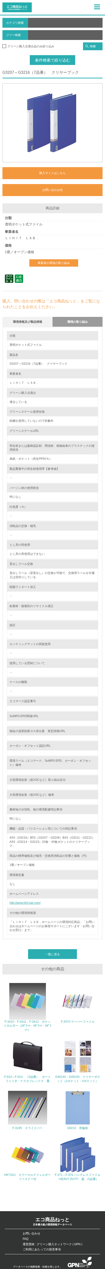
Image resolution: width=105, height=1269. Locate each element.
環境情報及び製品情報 (27, 321)
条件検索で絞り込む (52, 60)
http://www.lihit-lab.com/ (25, 903)
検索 (93, 46)
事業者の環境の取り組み (54, 263)
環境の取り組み (77, 321)
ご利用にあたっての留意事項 (42, 1249)
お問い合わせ (31, 1233)
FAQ (25, 1239)
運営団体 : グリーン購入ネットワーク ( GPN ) (52, 1244)
